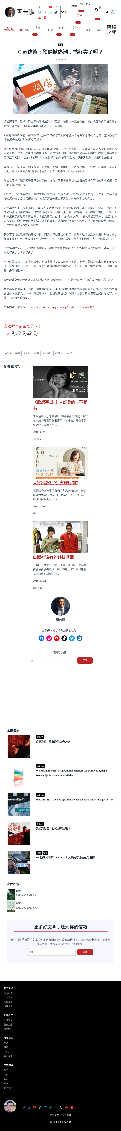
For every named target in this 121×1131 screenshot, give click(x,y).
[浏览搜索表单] (107, 12)
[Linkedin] (45, 12)
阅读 (6, 1083)
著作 (74, 6)
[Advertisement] (60, 697)
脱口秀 (40, 737)
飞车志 (7, 1052)
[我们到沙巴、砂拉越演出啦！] (61, 822)
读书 (88, 29)
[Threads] (55, 12)
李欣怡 (59, 353)
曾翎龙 (47, 353)
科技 (6, 1047)
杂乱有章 (8, 1020)
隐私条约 (54, 1115)
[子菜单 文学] (72, 34)
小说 (6, 1074)
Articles (40, 766)
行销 (8, 353)
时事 (51, 29)
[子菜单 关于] (78, 22)
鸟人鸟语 (8, 993)
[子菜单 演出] (35, 34)
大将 (27, 353)
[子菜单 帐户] (97, 19)
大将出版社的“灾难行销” (55, 482)
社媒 (69, 353)
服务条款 (66, 1115)
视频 (26, 29)
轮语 (45, 853)
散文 (6, 1070)
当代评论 (8, 1002)
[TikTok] (55, 7)
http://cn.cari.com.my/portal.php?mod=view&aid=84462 (62, 307)
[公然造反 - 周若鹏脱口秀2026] (61, 735)
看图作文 (8, 1056)
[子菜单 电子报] (81, 11)
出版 (36, 353)
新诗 (6, 1079)
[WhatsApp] (50, 12)
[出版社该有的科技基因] (60, 537)
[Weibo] (39, 18)
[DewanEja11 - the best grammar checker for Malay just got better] (61, 793)
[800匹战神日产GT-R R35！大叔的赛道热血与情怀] (61, 851)
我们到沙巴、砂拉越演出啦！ (53, 828)
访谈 (60, 45)
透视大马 (8, 1006)
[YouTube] (50, 7)
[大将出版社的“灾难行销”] (60, 463)
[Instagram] (45, 7)
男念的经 (8, 1029)
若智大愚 (8, 1024)
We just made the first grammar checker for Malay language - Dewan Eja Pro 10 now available (72, 773)
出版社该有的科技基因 (53, 557)
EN (112, 13)
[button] (103, 10)
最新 (99, 29)
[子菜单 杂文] (59, 34)
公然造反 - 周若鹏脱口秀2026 (53, 741)
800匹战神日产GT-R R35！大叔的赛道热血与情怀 (65, 857)
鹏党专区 (8, 1088)
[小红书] (45, 18)
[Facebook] (39, 7)
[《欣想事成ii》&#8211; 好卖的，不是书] (60, 382)
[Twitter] (39, 12)
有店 (17, 353)
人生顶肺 (8, 997)
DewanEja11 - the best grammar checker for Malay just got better (74, 799)
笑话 (6, 1043)
